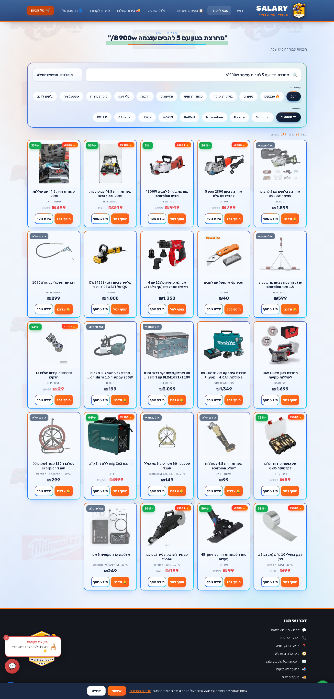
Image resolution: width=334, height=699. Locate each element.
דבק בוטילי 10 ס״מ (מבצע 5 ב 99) (280, 556)
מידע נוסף (270, 219)
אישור (117, 690)
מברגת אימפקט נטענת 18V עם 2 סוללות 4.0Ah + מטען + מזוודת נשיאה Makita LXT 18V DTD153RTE (224, 375)
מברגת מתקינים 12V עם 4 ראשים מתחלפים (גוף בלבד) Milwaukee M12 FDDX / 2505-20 (167, 284)
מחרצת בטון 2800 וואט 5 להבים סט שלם (223, 193)
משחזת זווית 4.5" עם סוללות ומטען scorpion (110, 193)
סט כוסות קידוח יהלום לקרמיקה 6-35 (280, 465)
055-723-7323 (293, 637)
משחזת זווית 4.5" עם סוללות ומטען (54, 193)
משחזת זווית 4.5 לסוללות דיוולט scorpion (224, 465)
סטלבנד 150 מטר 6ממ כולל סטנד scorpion (54, 465)
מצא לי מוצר (219, 10)
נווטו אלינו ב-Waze (290, 653)
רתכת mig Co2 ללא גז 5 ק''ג (110, 463)
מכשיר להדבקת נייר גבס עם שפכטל (167, 556)
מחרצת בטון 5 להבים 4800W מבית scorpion (167, 193)
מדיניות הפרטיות (140, 690)
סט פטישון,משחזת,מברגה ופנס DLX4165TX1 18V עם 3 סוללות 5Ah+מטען (167, 375)
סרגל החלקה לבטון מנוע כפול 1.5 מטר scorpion (280, 284)
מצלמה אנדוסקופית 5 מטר (110, 554)
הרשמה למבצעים (291, 669)
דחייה (96, 690)
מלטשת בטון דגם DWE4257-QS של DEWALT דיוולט (110, 284)
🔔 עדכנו (290, 219)
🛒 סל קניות (40, 10)
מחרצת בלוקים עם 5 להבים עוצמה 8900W (280, 193)
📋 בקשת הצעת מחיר (188, 10)
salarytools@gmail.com (286, 661)
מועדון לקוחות (100, 10)
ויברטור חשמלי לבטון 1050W (53, 282)
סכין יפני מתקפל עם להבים (223, 282)
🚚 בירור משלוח (128, 10)
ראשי (239, 10)
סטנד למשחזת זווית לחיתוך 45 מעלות (223, 556)
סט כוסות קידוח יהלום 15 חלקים (53, 375)
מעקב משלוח (294, 677)
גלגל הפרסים (156, 10)
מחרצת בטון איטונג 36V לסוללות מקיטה (280, 375)
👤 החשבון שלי (72, 10)
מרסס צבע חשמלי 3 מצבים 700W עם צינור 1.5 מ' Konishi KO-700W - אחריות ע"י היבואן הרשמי (110, 375)
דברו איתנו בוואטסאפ (288, 630)
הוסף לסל (233, 219)
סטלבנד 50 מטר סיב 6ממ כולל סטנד (167, 465)
